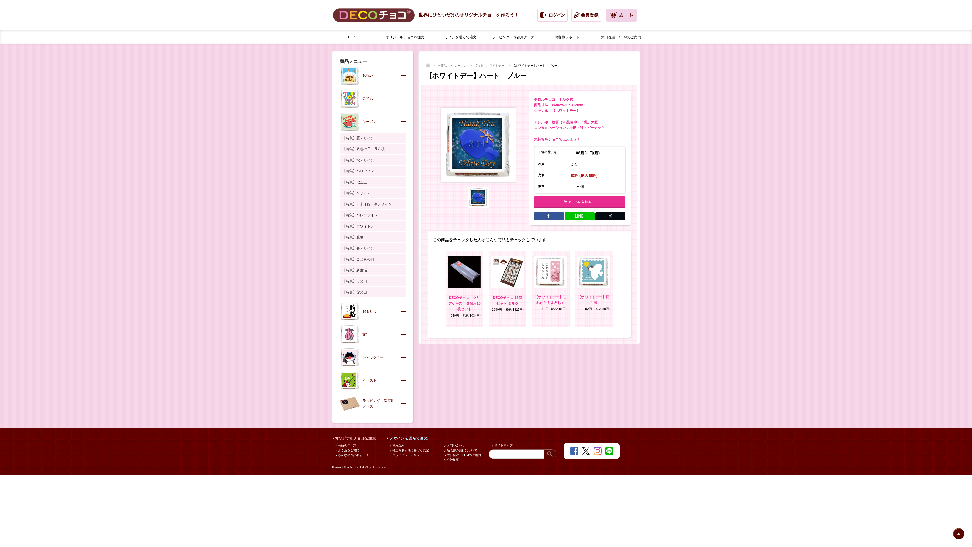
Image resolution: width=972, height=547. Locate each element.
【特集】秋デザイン (358, 160)
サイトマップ (503, 445)
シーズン (460, 65)
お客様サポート (567, 37)
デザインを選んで (459, 37)
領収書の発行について (461, 450)
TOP (351, 37)
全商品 (443, 65)
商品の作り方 (346, 445)
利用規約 (398, 445)
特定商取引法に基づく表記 (410, 450)
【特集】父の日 (354, 292)
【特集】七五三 (354, 182)
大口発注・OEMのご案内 (463, 455)
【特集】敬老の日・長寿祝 (363, 149)
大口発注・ (621, 37)
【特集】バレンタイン (360, 215)
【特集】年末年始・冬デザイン (367, 204)
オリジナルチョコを (405, 37)
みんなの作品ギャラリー (354, 455)
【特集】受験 (352, 237)
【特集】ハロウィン (358, 171)
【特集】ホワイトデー (489, 65)
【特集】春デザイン (358, 248)
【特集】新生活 (354, 270)
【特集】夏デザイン (358, 138)
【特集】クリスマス (358, 193)
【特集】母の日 (354, 281)
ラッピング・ (513, 37)
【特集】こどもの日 (358, 259)
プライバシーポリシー (407, 455)
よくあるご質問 (348, 450)
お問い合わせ (455, 445)
